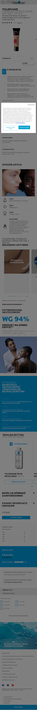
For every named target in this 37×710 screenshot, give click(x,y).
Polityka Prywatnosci (20, 122)
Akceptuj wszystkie (24, 127)
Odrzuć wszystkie (31, 104)
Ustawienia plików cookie (10, 128)
